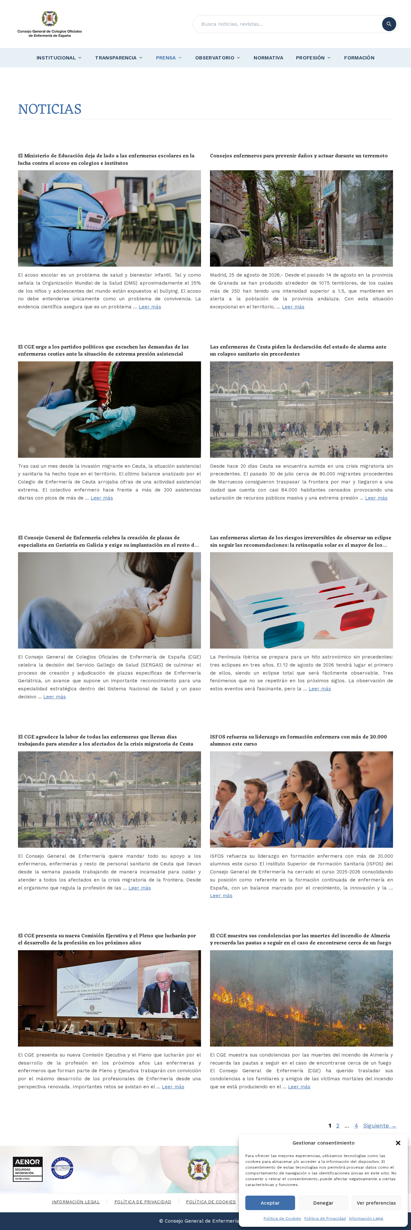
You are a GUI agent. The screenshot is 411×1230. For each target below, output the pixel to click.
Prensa (166, 58)
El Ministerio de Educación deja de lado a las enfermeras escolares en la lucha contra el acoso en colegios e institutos (106, 160)
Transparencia (115, 58)
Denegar (323, 1203)
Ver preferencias (376, 1203)
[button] (398, 1143)
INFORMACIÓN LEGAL (76, 1201)
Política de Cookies (282, 1218)
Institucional (56, 58)
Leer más (150, 307)
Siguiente (380, 1125)
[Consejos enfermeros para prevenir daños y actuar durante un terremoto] (301, 218)
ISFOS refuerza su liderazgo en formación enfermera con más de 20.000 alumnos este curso (298, 741)
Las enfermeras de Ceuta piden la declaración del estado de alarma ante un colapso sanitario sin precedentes (298, 351)
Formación (359, 58)
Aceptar (270, 1203)
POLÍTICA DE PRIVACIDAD (142, 1201)
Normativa (268, 58)
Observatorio (214, 58)
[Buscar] (389, 24)
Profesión (310, 58)
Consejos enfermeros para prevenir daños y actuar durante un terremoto (299, 156)
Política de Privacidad (325, 1218)
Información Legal (366, 1218)
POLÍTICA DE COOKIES (211, 1201)
